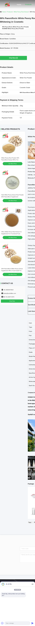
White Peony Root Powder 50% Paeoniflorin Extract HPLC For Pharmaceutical (10, 160)
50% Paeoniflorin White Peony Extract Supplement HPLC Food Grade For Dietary (12, 270)
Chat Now (12, 58)
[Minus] (32, 584)
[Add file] (2, 623)
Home (19, 4)
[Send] (32, 623)
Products (28, 4)
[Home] (7, 4)
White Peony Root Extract (21, 12)
